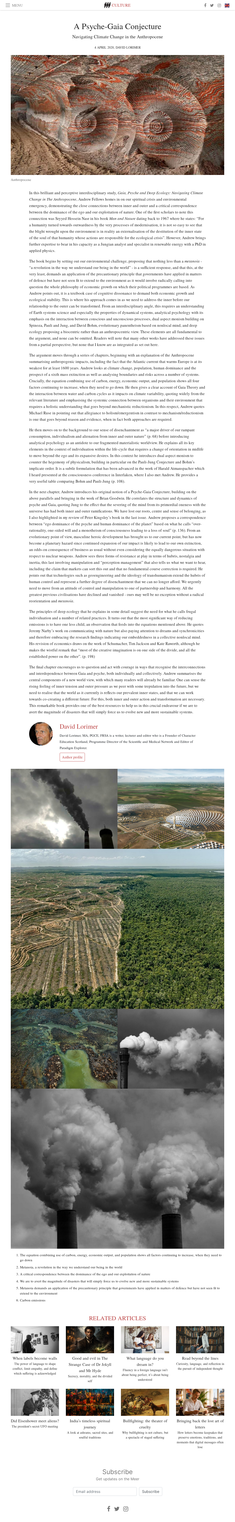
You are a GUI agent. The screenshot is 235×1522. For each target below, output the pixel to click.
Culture (121, 5)
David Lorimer (128, 47)
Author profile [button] (72, 757)
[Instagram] (125, 1508)
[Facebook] (108, 1508)
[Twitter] (116, 1508)
